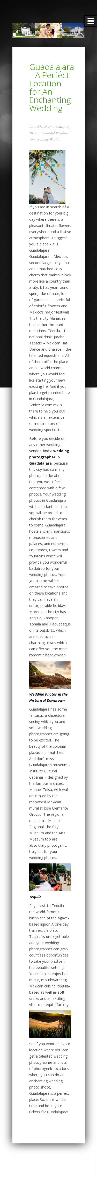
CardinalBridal (51, 1156)
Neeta (48, 126)
